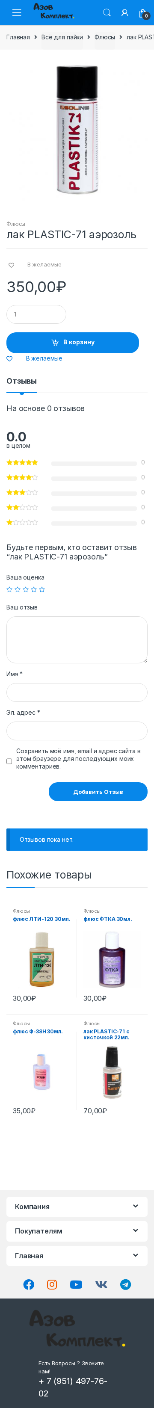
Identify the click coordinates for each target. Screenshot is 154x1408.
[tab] (21, 384)
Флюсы (105, 37)
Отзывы (21, 381)
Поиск (107, 13)
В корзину (79, 342)
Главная (18, 37)
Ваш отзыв (22, 607)
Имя (14, 673)
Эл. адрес (23, 712)
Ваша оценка (25, 577)
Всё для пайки (62, 37)
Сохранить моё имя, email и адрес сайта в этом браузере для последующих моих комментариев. (78, 758)
